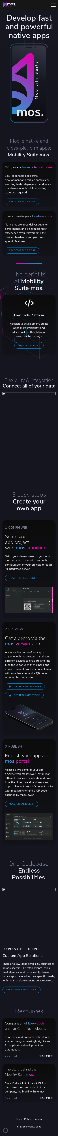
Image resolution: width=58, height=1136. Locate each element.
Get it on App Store (27, 695)
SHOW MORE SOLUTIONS (21, 989)
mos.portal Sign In (21, 804)
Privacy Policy (23, 1119)
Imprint (39, 1119)
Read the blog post (22, 578)
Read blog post (29, 345)
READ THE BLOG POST (22, 201)
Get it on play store (27, 686)
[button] (5, 1130)
